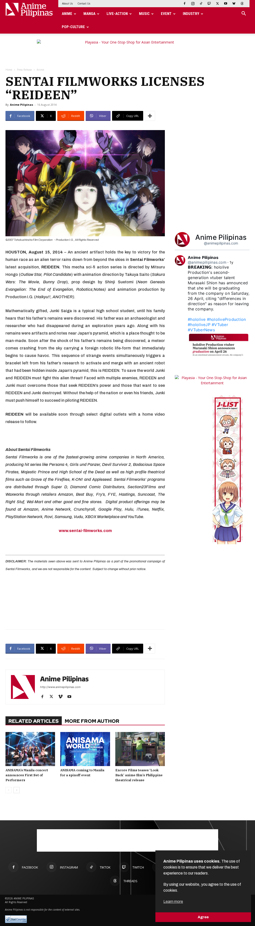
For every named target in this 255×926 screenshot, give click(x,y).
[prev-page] (8, 790)
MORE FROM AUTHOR (92, 721)
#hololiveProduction (226, 319)
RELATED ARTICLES (33, 721)
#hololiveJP (199, 324)
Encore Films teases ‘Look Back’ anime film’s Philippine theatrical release (139, 775)
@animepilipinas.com (221, 243)
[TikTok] (201, 3)
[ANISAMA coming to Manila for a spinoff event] (85, 749)
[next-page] (16, 790)
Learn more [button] (173, 901)
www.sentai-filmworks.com (85, 531)
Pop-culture (73, 27)
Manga (89, 13)
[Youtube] (225, 3)
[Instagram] (192, 3)
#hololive (196, 319)
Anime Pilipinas (21, 104)
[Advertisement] (85, 599)
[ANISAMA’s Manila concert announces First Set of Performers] (30, 749)
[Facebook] (184, 3)
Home (8, 69)
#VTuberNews (201, 329)
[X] (217, 3)
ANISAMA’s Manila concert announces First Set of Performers (26, 775)
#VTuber (220, 324)
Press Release (24, 69)
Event (166, 13)
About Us (67, 3)
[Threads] (242, 3)
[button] (244, 14)
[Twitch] (209, 3)
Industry (191, 13)
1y (232, 262)
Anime (67, 13)
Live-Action (117, 13)
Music (144, 13)
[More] (150, 116)
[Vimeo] (62, 697)
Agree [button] (203, 917)
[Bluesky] (234, 3)
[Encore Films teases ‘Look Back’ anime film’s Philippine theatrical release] (140, 749)
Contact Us (83, 3)
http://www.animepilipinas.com (60, 687)
